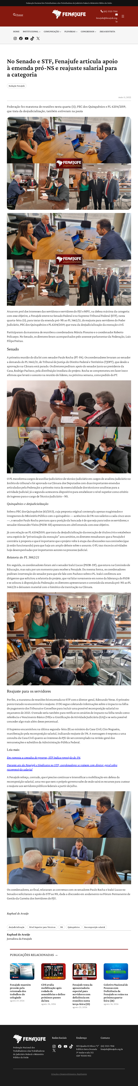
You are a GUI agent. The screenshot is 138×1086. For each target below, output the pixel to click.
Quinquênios (74, 927)
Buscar (19, 14)
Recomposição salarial (94, 927)
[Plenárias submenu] (76, 31)
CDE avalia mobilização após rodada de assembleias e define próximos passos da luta (53, 992)
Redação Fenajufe (17, 85)
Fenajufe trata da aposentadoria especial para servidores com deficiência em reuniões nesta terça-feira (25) (82, 994)
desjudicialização (16, 927)
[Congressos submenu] (95, 31)
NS (61, 927)
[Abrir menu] (123, 16)
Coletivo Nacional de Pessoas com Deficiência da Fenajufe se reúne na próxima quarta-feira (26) (116, 992)
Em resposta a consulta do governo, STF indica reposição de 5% (43, 757)
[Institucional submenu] (39, 31)
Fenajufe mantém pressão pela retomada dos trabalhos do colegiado (20, 991)
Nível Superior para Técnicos (42, 927)
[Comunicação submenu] (60, 31)
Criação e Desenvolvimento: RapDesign (69, 1074)
